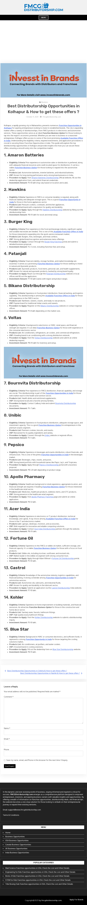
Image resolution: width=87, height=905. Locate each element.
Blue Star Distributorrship (63, 649)
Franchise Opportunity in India (39, 639)
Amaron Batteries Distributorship (45, 178)
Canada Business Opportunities (18, 844)
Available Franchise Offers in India (60, 519)
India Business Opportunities (17, 852)
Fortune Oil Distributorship (63, 558)
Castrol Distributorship (60, 588)
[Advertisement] (43, 42)
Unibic (47, 435)
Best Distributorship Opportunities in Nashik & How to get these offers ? (50, 673)
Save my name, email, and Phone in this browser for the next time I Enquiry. (37, 760)
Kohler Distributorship (44, 617)
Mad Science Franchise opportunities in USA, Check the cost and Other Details (37, 868)
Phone (6, 749)
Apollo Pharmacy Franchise (42, 497)
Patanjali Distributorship (56, 274)
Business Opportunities (15, 836)
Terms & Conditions (11, 815)
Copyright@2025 (32, 900)
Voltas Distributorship (44, 338)
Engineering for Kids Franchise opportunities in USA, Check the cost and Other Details (40, 872)
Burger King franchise (53, 242)
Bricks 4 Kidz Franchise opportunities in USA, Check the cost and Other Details (37, 876)
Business (44, 102)
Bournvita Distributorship (65, 403)
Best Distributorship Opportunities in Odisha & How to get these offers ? (37, 671)
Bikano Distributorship (49, 306)
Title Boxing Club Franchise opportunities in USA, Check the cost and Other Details (39, 884)
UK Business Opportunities (16, 848)
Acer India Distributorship (44, 529)
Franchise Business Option (25, 167)
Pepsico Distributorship (49, 465)
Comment (8, 697)
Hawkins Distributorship (52, 210)
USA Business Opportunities (17, 840)
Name (7, 728)
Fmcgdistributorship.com (52, 117)
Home (7, 832)
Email (7, 739)
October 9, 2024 (32, 117)
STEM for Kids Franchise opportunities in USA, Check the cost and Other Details (38, 880)
